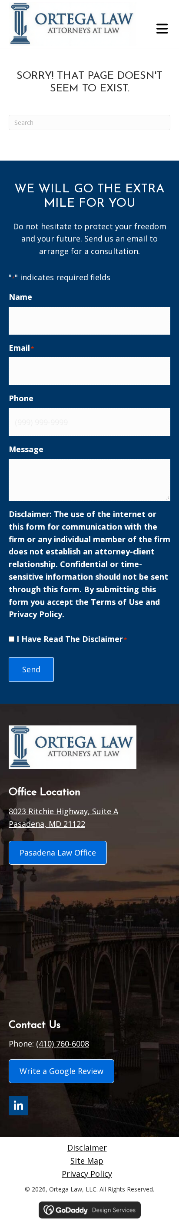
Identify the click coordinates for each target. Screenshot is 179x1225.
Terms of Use (117, 602)
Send (31, 669)
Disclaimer (87, 1147)
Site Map (86, 1160)
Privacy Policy (35, 614)
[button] (18, 1105)
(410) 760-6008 (62, 1043)
